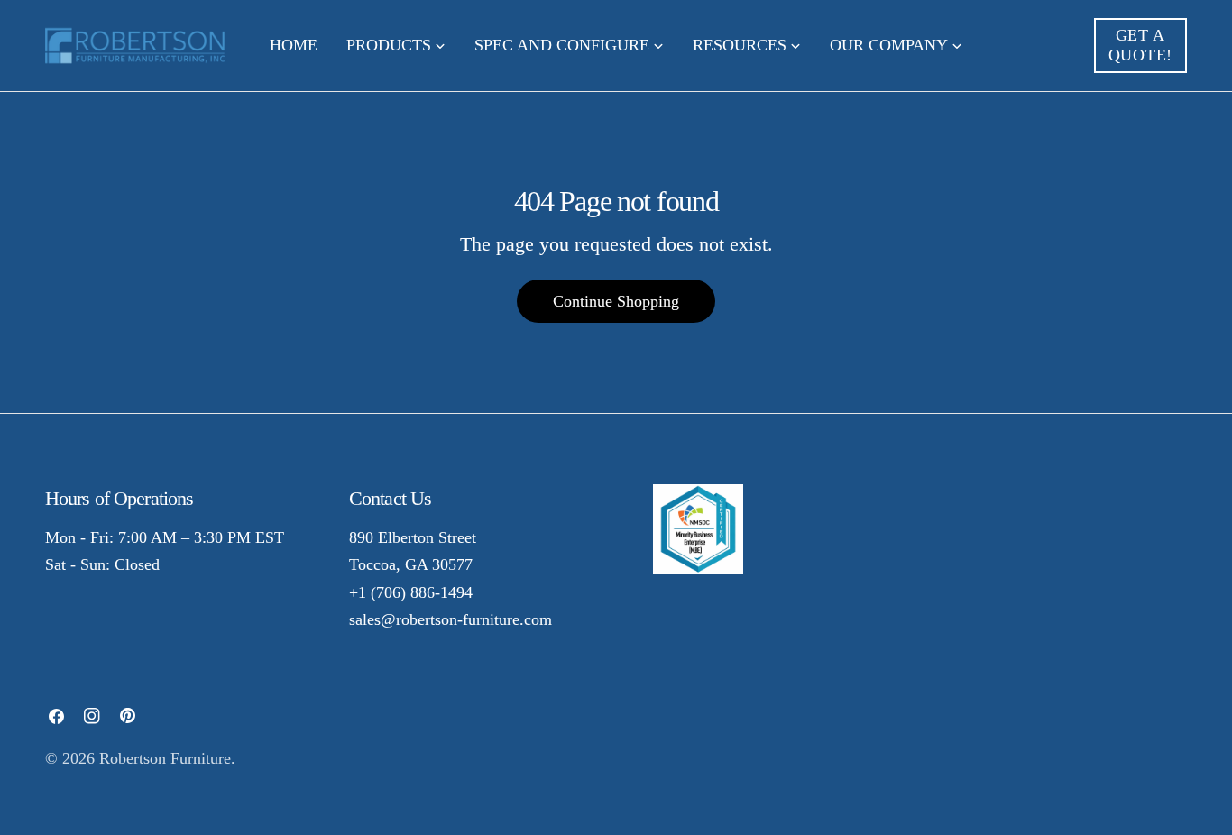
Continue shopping (616, 301)
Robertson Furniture (165, 758)
